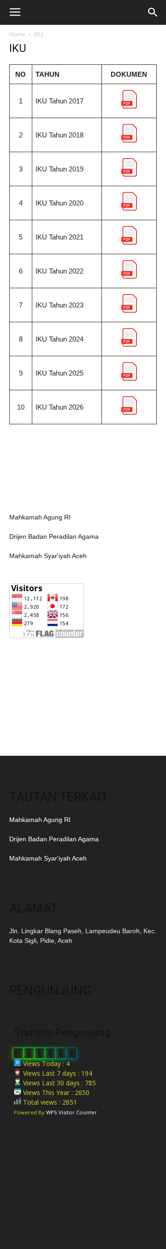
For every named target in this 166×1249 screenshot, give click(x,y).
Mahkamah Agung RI (40, 517)
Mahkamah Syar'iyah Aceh (48, 555)
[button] (153, 12)
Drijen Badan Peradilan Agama (54, 536)
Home (17, 34)
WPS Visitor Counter (71, 1112)
